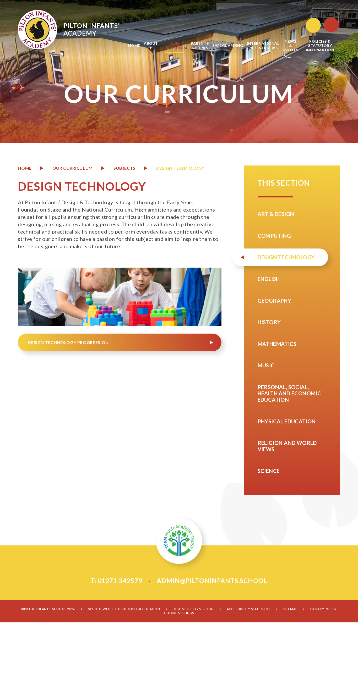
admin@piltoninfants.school (212, 580)
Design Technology (180, 167)
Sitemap (290, 609)
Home (25, 167)
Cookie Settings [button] (179, 613)
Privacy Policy (323, 609)
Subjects (124, 167)
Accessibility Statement (248, 609)
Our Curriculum (72, 167)
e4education (148, 609)
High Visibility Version (193, 609)
